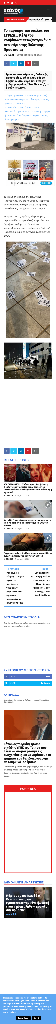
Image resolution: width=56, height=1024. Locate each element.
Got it (36, 1018)
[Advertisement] (28, 415)
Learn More (23, 1018)
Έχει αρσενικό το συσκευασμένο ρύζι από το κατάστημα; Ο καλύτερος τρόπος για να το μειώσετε (27, 99)
